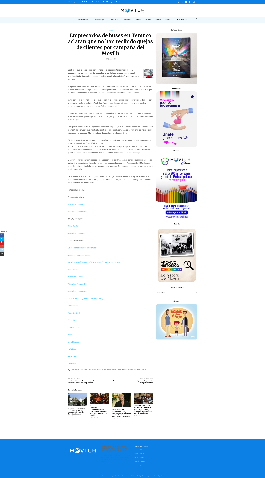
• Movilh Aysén (120, 2)
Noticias (110, 30)
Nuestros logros (100, 19)
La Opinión (72, 349)
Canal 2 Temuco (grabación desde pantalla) (85, 298)
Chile (81, 370)
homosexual (92, 370)
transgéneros (141, 370)
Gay (85, 370)
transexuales (132, 370)
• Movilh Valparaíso (73, 2)
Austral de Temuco (75, 204)
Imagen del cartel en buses (79, 255)
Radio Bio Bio (73, 306)
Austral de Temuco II (76, 212)
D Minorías (72, 364)
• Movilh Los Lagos (108, 2)
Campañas (126, 19)
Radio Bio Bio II (74, 313)
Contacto (158, 19)
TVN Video (72, 269)
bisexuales (75, 370)
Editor (69, 416)
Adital (70, 335)
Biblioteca (113, 19)
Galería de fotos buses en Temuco (82, 248)
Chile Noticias (73, 342)
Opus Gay (72, 320)
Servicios (148, 19)
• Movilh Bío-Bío (96, 2)
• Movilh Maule (85, 2)
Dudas (138, 19)
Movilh (119, 370)
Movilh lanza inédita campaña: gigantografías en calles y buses (94, 262)
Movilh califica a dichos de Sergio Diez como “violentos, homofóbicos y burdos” (84, 382)
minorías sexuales (110, 370)
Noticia (124, 370)
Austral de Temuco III (76, 291)
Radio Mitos (72, 356)
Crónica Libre (73, 327)
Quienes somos (83, 19)
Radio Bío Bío (73, 226)
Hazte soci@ (181, 19)
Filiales (168, 19)
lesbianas (100, 370)
